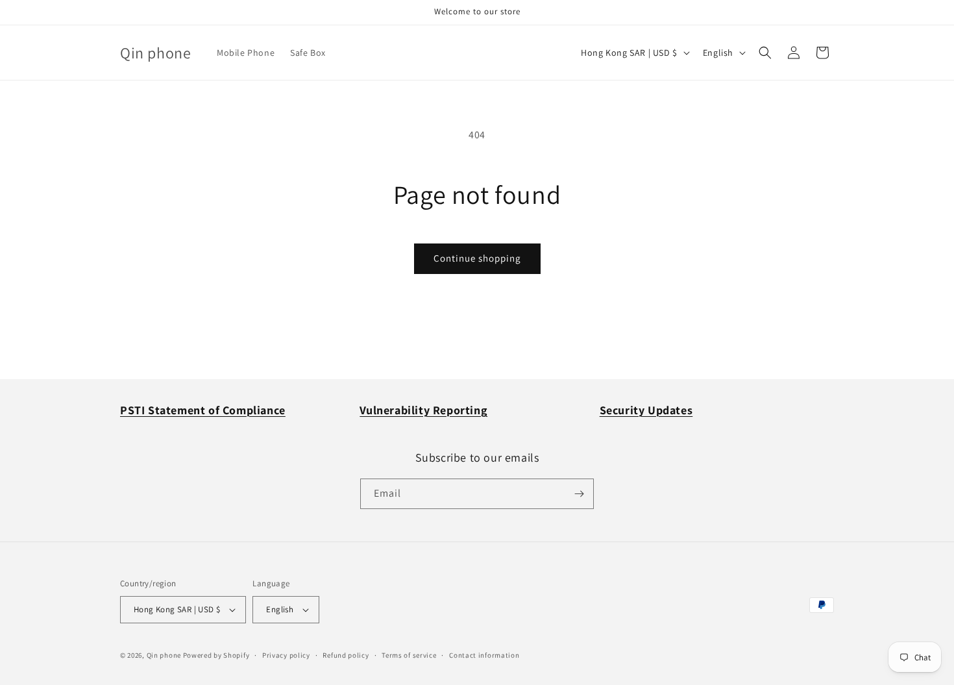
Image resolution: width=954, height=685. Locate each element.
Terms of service (409, 655)
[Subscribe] (579, 494)
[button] (765, 52)
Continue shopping (477, 258)
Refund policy (346, 655)
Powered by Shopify (216, 655)
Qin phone (164, 655)
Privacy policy (286, 655)
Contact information (484, 655)
